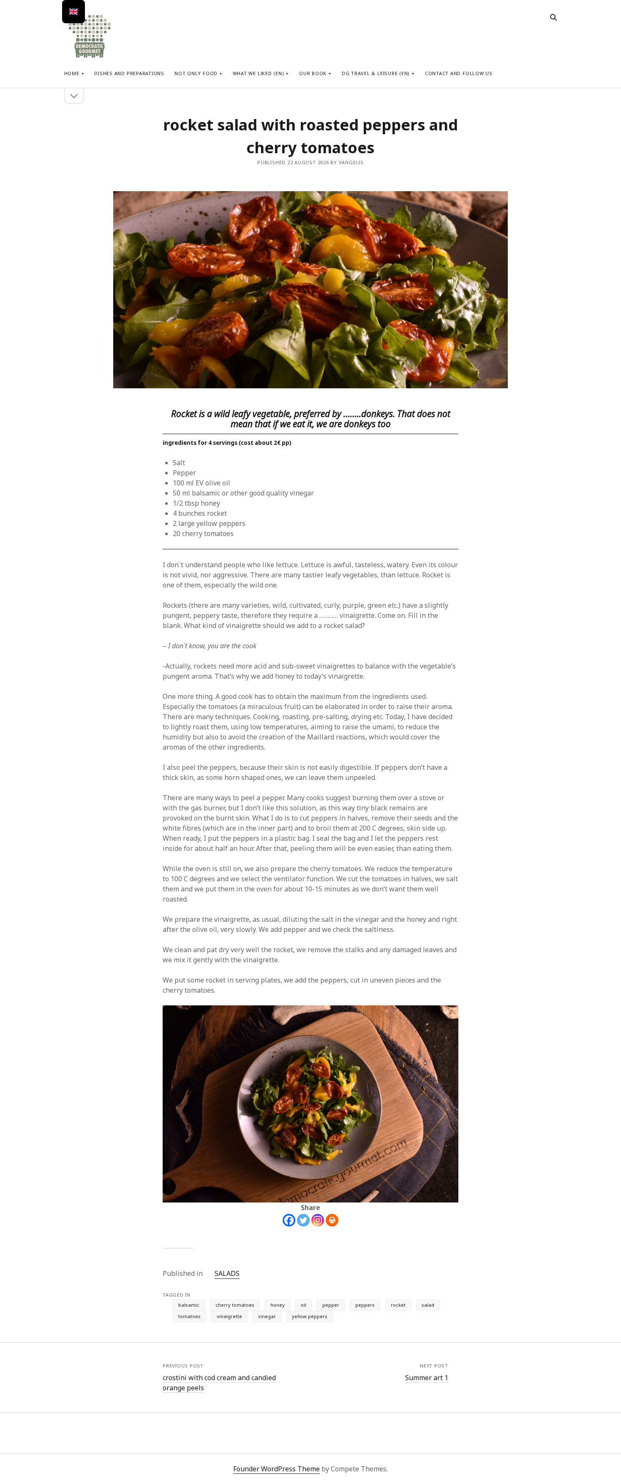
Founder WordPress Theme (276, 1468)
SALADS (227, 1273)
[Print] (332, 1220)
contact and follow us (459, 73)
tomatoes (189, 1316)
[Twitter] (303, 1220)
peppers (365, 1305)
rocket (398, 1305)
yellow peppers (309, 1316)
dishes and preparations (129, 73)
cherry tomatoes (234, 1305)
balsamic (188, 1305)
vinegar (267, 1316)
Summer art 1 (426, 1377)
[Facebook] (289, 1220)
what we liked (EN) (258, 73)
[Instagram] (317, 1220)
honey (277, 1305)
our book (313, 73)
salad (428, 1305)
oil (303, 1305)
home (71, 73)
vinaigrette (229, 1316)
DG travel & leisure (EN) (376, 73)
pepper (330, 1305)
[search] (553, 17)
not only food (196, 73)
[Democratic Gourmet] (89, 57)
